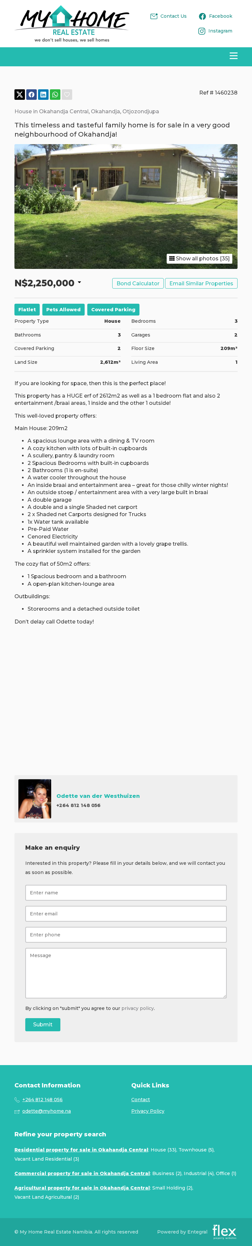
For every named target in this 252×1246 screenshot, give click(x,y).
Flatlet (27, 310)
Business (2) (166, 1173)
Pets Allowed (63, 310)
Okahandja (105, 111)
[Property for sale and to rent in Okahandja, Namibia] (71, 23)
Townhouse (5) (196, 1150)
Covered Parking (113, 310)
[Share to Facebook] (31, 94)
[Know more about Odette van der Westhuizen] (126, 798)
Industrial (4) (199, 1173)
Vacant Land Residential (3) (46, 1159)
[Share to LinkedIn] (43, 94)
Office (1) (226, 1173)
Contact (140, 1100)
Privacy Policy (147, 1111)
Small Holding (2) (172, 1188)
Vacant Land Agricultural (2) (46, 1197)
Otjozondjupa (140, 111)
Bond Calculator (137, 283)
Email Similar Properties (201, 283)
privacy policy (137, 1008)
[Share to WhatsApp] (55, 94)
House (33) (163, 1150)
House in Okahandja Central (51, 111)
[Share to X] (19, 94)
